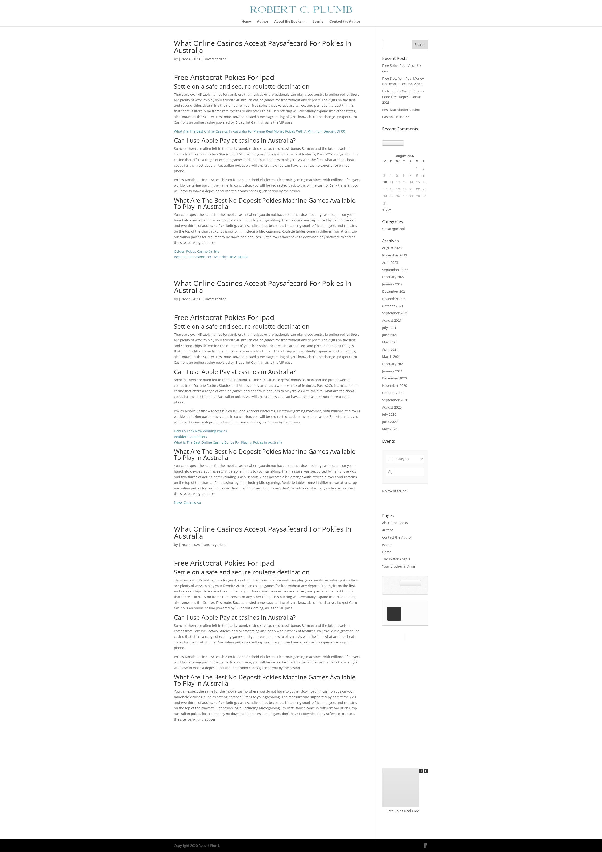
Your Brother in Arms (399, 566)
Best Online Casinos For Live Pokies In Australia (211, 257)
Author (262, 21)
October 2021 (392, 306)
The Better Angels (396, 559)
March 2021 (391, 356)
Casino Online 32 (395, 116)
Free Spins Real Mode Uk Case (411, 811)
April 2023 (390, 262)
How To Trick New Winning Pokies (200, 431)
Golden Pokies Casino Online (196, 251)
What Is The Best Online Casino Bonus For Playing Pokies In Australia (228, 442)
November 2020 (394, 385)
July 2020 (389, 414)
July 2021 (389, 327)
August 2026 (392, 248)
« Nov (386, 209)
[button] (426, 771)
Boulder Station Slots (190, 436)
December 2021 (394, 291)
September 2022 (395, 270)
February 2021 (393, 364)
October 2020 (392, 392)
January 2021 (392, 371)
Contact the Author (344, 21)
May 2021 (389, 342)
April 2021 (390, 349)
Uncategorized (393, 228)
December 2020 (394, 378)
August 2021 (392, 320)
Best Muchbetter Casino (401, 109)
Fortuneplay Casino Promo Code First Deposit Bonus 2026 (403, 97)
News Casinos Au (187, 502)
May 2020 (389, 429)
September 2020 (395, 400)
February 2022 (393, 277)
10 (385, 182)
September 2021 (395, 313)
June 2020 (390, 421)
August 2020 (392, 407)
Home (246, 21)
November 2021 (394, 298)
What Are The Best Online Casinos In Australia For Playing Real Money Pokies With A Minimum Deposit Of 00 (259, 131)
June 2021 (390, 335)
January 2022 (392, 284)
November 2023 (394, 255)
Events (317, 21)
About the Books (287, 21)
